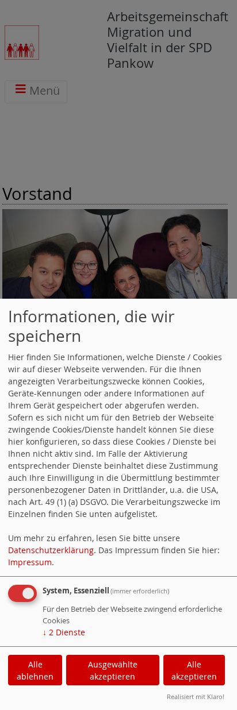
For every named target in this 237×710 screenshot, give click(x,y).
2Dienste (64, 632)
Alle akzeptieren (194, 670)
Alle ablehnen (35, 670)
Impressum (30, 562)
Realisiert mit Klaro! (195, 696)
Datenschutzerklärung (51, 550)
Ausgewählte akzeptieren (112, 670)
